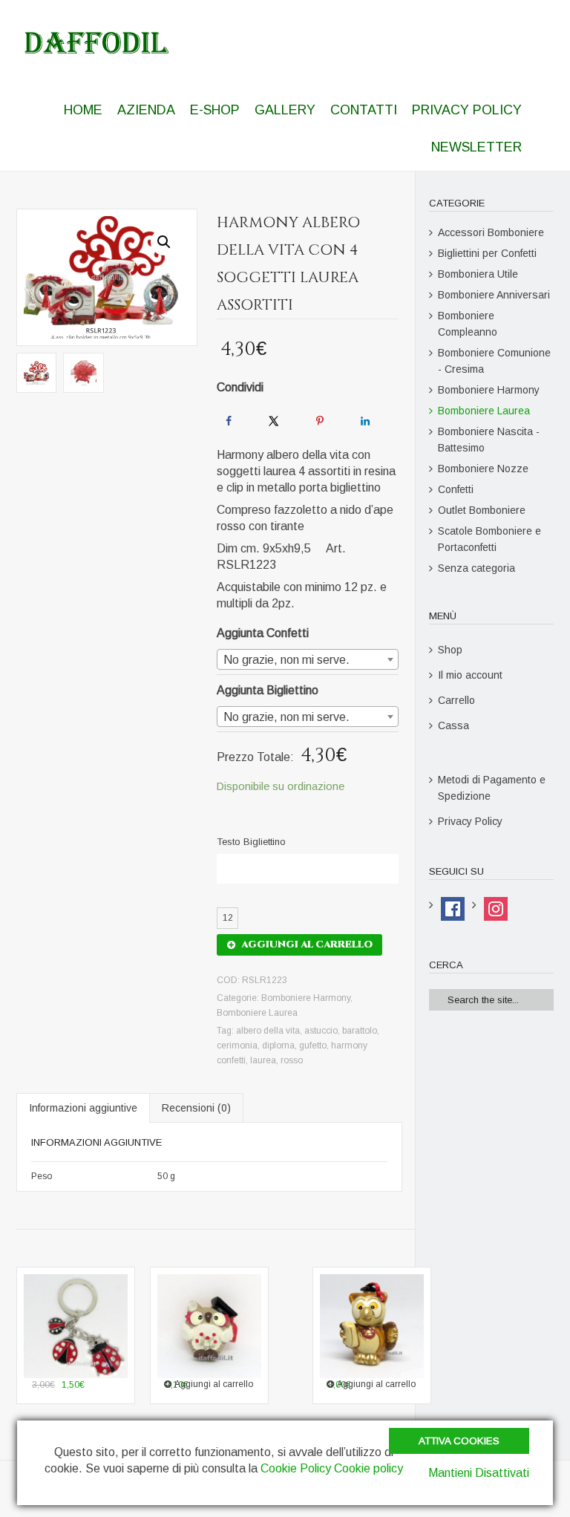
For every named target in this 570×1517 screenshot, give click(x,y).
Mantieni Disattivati (478, 1473)
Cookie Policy (296, 1468)
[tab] (83, 1108)
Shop (450, 650)
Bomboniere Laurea (257, 1013)
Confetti (456, 489)
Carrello (456, 700)
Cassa (453, 725)
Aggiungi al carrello (307, 944)
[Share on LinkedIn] (365, 421)
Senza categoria (476, 568)
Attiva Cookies (459, 1440)
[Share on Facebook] (228, 421)
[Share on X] (274, 421)
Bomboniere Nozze (483, 468)
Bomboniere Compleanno (467, 324)
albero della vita (268, 1030)
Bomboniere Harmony (305, 998)
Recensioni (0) (196, 1108)
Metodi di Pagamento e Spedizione (492, 788)
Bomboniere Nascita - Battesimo (489, 439)
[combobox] (307, 659)
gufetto (313, 1045)
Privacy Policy (470, 821)
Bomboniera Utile (478, 274)
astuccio (321, 1030)
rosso (292, 1060)
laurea (263, 1060)
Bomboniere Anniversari (494, 295)
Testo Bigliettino (251, 841)
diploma (278, 1045)
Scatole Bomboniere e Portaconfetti (489, 539)
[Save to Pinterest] (320, 421)
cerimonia (237, 1045)
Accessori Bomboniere (491, 232)
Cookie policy (368, 1468)
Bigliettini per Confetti (487, 253)
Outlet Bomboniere (481, 510)
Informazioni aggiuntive (83, 1108)
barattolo (359, 1030)
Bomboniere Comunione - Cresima (494, 361)
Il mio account (470, 675)
